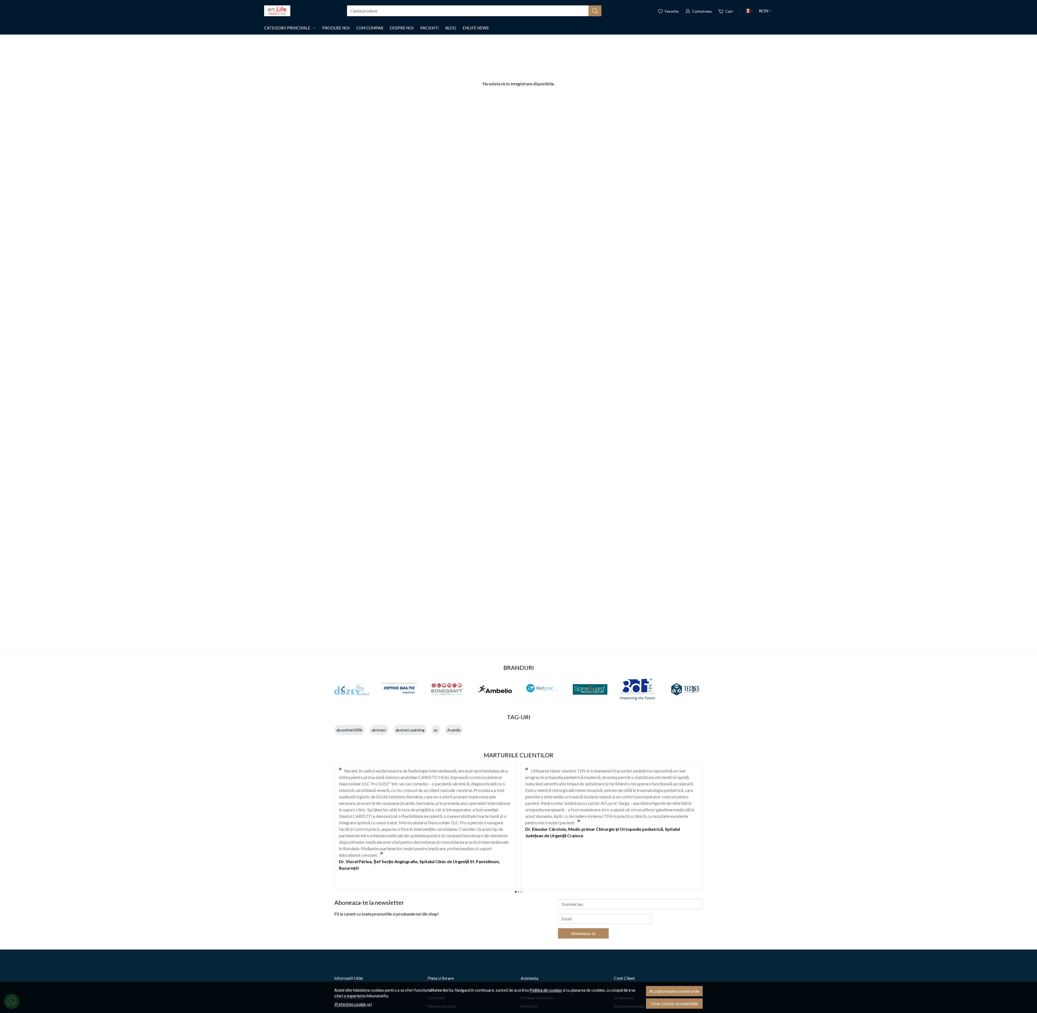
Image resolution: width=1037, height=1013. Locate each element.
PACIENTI (429, 27)
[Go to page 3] (521, 892)
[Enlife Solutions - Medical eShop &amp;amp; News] (277, 11)
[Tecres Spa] (685, 699)
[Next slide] (694, 689)
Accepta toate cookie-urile (674, 991)
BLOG (450, 27)
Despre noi (402, 27)
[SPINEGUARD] (590, 699)
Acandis (454, 730)
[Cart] (725, 10)
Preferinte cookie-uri (353, 1004)
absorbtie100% (349, 730)
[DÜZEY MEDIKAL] (351, 699)
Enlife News (476, 27)
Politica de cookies (546, 990)
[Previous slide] (343, 689)
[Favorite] (668, 10)
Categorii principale (287, 27)
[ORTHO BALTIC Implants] (399, 699)
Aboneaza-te (583, 933)
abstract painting (410, 730)
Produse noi (336, 27)
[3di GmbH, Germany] (637, 699)
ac (436, 730)
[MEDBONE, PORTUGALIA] (542, 699)
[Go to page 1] (516, 892)
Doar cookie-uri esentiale (674, 1003)
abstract (379, 730)
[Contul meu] (698, 10)
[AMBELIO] (494, 699)
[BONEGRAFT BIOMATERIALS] (447, 699)
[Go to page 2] (518, 892)
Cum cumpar (369, 27)
